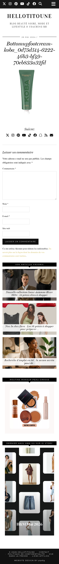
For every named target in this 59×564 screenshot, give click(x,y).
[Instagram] (10, 4)
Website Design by (29, 560)
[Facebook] (34, 4)
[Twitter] (4, 4)
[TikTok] (28, 4)
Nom (5, 203)
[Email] (51, 135)
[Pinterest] (16, 4)
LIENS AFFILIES (40, 556)
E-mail (6, 216)
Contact (44, 552)
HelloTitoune (29, 16)
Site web (6, 228)
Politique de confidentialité (26, 554)
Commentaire (9, 168)
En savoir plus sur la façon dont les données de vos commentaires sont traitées (26, 252)
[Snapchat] (40, 135)
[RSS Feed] (46, 135)
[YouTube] (22, 4)
